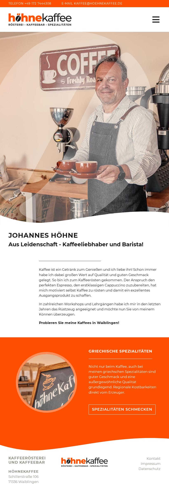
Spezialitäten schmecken (122, 409)
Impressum (151, 464)
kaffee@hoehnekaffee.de (98, 3)
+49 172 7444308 (38, 3)
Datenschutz (149, 469)
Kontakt (154, 458)
